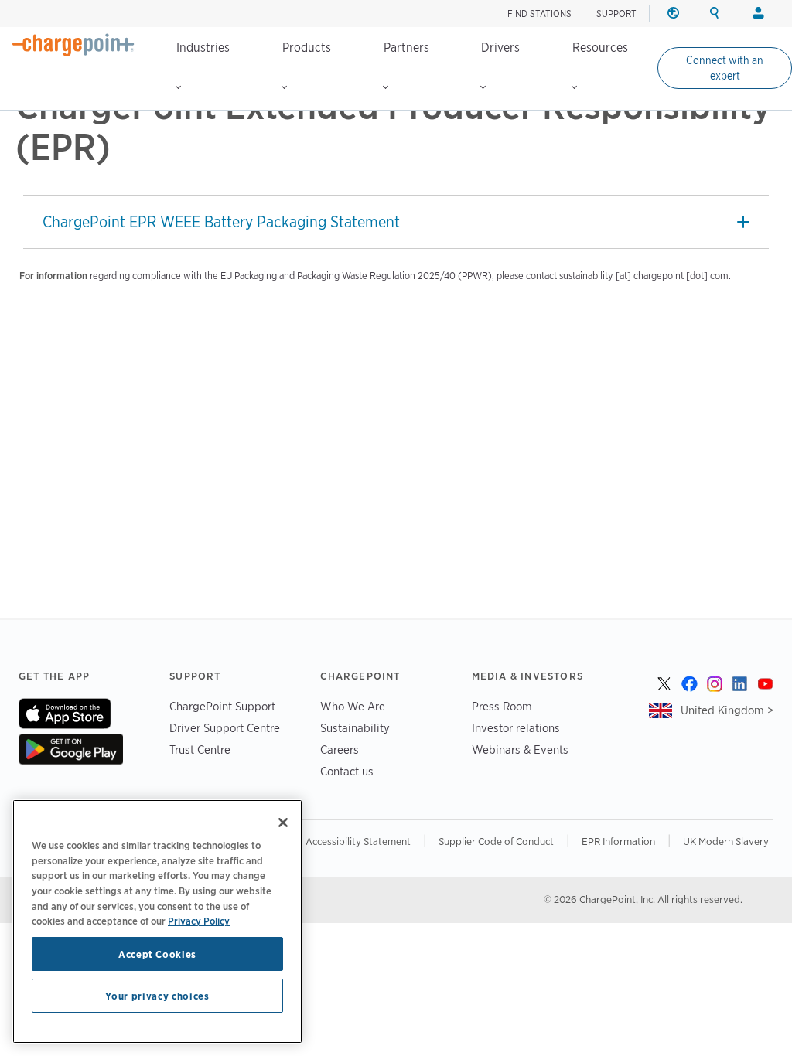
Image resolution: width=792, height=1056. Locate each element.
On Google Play (71, 749)
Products (306, 47)
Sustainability (355, 727)
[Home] (73, 44)
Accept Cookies (157, 954)
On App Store (65, 713)
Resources (600, 47)
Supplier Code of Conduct (496, 841)
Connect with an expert (724, 68)
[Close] (283, 823)
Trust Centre (199, 749)
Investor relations (516, 727)
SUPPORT (616, 13)
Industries (203, 47)
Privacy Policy (199, 921)
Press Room (502, 706)
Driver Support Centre (224, 727)
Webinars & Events (520, 749)
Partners (406, 47)
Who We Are (352, 706)
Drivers (500, 47)
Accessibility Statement (358, 841)
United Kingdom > (727, 710)
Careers (339, 749)
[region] (157, 921)
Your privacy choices (157, 996)
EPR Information (618, 841)
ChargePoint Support (222, 706)
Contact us (347, 771)
